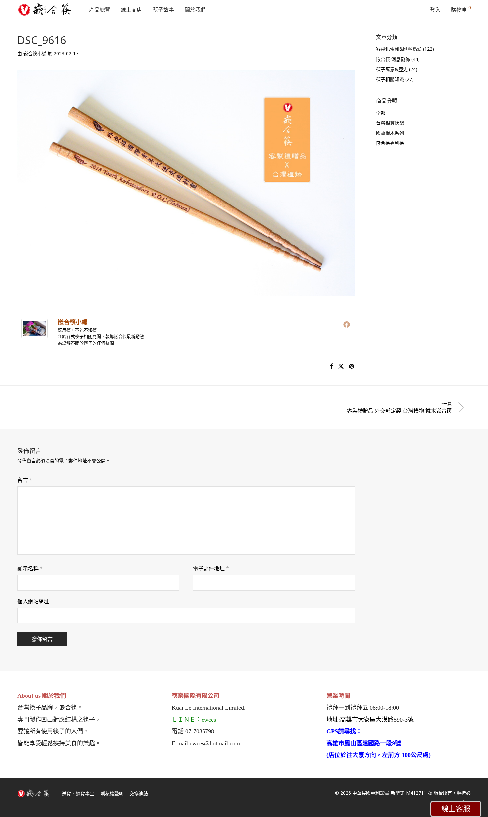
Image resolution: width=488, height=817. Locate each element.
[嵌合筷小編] (34, 333)
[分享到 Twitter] (341, 366)
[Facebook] (347, 324)
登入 (435, 9)
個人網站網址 (33, 601)
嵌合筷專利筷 (390, 143)
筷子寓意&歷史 (392, 69)
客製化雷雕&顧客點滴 (399, 49)
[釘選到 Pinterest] (352, 366)
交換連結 (138, 793)
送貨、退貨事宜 (78, 793)
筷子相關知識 (390, 79)
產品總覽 (99, 9)
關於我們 (195, 9)
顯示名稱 (30, 568)
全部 (380, 113)
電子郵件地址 (211, 568)
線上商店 (131, 9)
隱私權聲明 (111, 793)
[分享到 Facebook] (331, 366)
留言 (24, 480)
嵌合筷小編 (34, 53)
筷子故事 (163, 9)
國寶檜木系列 (390, 133)
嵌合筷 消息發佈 (393, 59)
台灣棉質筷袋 (390, 123)
